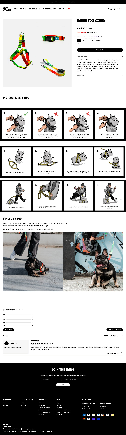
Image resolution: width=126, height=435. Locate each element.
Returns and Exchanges (64, 410)
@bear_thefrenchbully (10, 229)
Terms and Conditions (63, 412)
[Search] (108, 9)
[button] (100, 28)
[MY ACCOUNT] (111, 9)
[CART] (114, 9)
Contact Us (60, 415)
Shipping (59, 405)
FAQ (58, 403)
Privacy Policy (43, 410)
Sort (106, 336)
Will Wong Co (31, 429)
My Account (103, 406)
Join (63, 384)
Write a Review (116, 330)
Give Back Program (44, 407)
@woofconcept (27, 223)
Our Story (42, 403)
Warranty (59, 407)
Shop (4, 403)
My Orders (103, 408)
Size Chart (6, 405)
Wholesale (42, 405)
